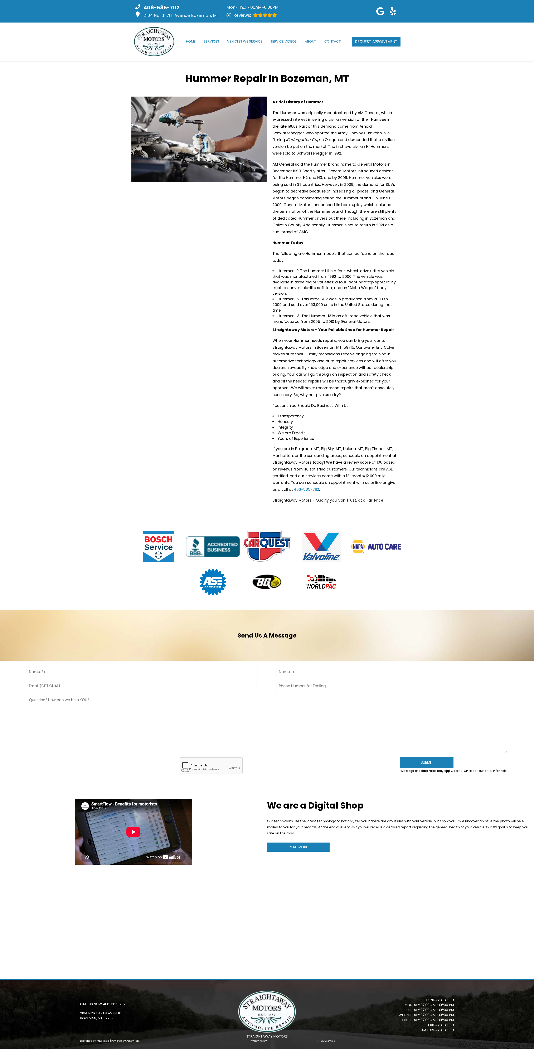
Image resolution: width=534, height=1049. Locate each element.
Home (191, 41)
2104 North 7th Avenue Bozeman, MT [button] (181, 15)
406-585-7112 (306, 489)
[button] (380, 11)
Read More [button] (298, 847)
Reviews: (238, 15)
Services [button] (211, 41)
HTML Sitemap (326, 1041)
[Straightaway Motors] (154, 42)
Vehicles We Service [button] (244, 41)
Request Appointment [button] (376, 41)
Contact (332, 41)
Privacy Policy (258, 1041)
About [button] (310, 41)
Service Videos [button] (283, 41)
